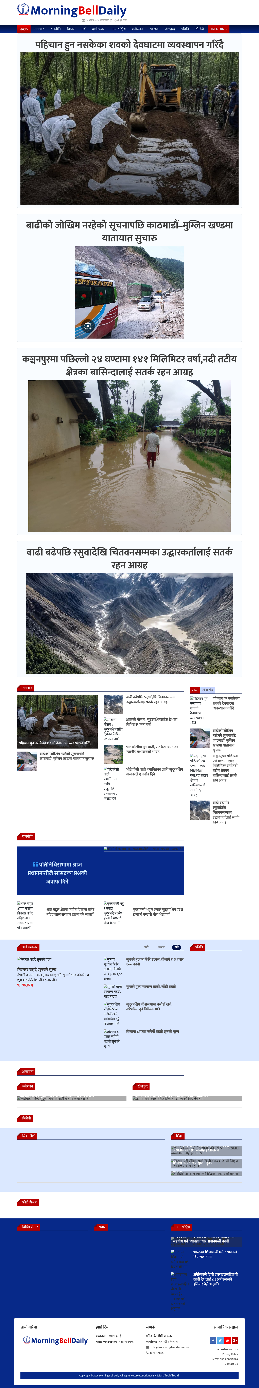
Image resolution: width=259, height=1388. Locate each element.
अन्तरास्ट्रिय (119, 29)
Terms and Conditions (225, 1359)
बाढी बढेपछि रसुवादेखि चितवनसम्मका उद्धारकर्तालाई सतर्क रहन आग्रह (129, 559)
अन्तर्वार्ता (27, 1072)
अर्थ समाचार (29, 947)
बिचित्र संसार (30, 1227)
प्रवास (102, 1227)
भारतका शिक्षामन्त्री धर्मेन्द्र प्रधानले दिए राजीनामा (215, 1254)
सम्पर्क (150, 1327)
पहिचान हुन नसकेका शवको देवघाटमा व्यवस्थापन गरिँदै (130, 45)
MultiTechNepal (168, 1375)
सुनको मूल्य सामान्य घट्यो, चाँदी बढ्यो (151, 987)
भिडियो (199, 29)
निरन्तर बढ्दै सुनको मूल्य (36, 970)
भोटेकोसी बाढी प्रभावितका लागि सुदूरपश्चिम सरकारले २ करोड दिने (154, 772)
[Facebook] (213, 1340)
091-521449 (157, 1353)
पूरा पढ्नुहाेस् (25, 985)
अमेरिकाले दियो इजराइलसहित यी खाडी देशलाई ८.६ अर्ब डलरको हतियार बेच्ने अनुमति (215, 1279)
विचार (70, 29)
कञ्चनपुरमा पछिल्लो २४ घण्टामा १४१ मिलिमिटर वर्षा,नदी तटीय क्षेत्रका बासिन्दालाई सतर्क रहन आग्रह (129, 366)
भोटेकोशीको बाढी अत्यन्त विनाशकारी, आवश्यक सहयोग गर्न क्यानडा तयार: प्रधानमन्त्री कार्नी (204, 1239)
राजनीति (55, 29)
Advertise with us (227, 1349)
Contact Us (231, 1363)
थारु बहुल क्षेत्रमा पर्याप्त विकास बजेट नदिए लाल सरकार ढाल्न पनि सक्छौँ (70, 912)
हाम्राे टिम (102, 1327)
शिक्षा (179, 1136)
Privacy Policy (230, 1354)
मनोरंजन (137, 29)
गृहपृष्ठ (24, 29)
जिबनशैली (28, 1136)
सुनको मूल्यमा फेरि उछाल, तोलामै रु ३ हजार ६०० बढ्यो (155, 962)
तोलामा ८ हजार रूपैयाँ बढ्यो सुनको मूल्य (152, 1032)
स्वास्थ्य (153, 29)
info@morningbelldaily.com (170, 1347)
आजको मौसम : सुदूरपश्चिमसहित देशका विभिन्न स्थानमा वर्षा (151, 722)
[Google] (235, 1340)
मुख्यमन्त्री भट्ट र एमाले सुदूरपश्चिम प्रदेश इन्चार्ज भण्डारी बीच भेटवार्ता (158, 912)
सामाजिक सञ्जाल (226, 1327)
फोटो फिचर (29, 1202)
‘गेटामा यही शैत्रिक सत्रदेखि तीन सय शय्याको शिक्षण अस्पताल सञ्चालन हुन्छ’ (202, 1160)
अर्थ (83, 29)
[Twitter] (220, 1340)
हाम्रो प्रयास (98, 29)
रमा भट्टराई (115, 1336)
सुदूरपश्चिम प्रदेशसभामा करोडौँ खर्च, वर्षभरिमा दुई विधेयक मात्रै (149, 1006)
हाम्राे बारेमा (29, 1327)
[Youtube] (227, 1340)
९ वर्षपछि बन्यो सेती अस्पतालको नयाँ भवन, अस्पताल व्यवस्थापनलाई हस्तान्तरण (201, 1148)
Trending (218, 29)
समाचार (39, 29)
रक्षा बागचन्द (126, 1341)
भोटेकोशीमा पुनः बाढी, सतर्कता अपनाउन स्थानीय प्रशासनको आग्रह (152, 749)
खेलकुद (170, 29)
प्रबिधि (185, 29)
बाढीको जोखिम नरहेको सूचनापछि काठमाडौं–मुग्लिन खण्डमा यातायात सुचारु (129, 232)
